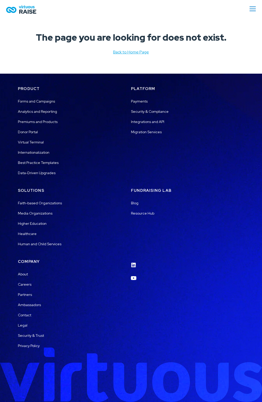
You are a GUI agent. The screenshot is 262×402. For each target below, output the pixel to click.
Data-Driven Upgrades (37, 173)
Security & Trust (31, 335)
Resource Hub (142, 213)
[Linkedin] (133, 261)
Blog (134, 203)
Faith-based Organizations (40, 203)
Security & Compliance (150, 111)
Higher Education (32, 223)
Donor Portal (28, 132)
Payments (139, 101)
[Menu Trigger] (252, 9)
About (23, 274)
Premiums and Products (38, 121)
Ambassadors (29, 305)
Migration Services (146, 132)
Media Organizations (35, 213)
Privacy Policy (29, 345)
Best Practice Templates (38, 162)
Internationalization (33, 152)
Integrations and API (147, 121)
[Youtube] (133, 275)
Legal (22, 325)
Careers (24, 284)
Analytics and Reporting (37, 111)
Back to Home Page (131, 52)
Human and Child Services (39, 244)
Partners (25, 294)
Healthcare (27, 233)
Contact (24, 315)
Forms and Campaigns (36, 101)
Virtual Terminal (31, 142)
